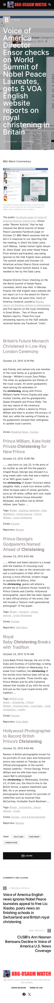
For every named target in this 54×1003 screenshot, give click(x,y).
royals (16, 810)
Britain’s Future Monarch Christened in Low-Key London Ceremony (26, 346)
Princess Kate (20, 705)
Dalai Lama (18, 837)
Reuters (20, 529)
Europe (34, 431)
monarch (24, 611)
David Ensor (34, 837)
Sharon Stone (11, 842)
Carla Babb (22, 721)
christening (18, 702)
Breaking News (19, 431)
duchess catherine (29, 510)
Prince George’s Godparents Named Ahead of (23, 544)
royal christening (22, 517)
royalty (22, 709)
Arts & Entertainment (33, 816)
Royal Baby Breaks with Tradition (27, 642)
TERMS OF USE (36, 988)
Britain (13, 510)
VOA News (21, 627)
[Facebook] (24, 994)
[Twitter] (29, 994)
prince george (24, 514)
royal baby (37, 705)
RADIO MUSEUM (18, 988)
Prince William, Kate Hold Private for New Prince (27, 446)
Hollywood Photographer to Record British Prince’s (27, 736)
